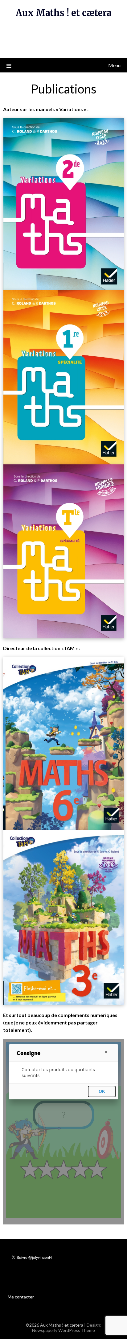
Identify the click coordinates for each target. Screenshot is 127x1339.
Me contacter (21, 1296)
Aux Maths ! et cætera (63, 13)
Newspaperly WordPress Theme (63, 1330)
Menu (114, 65)
